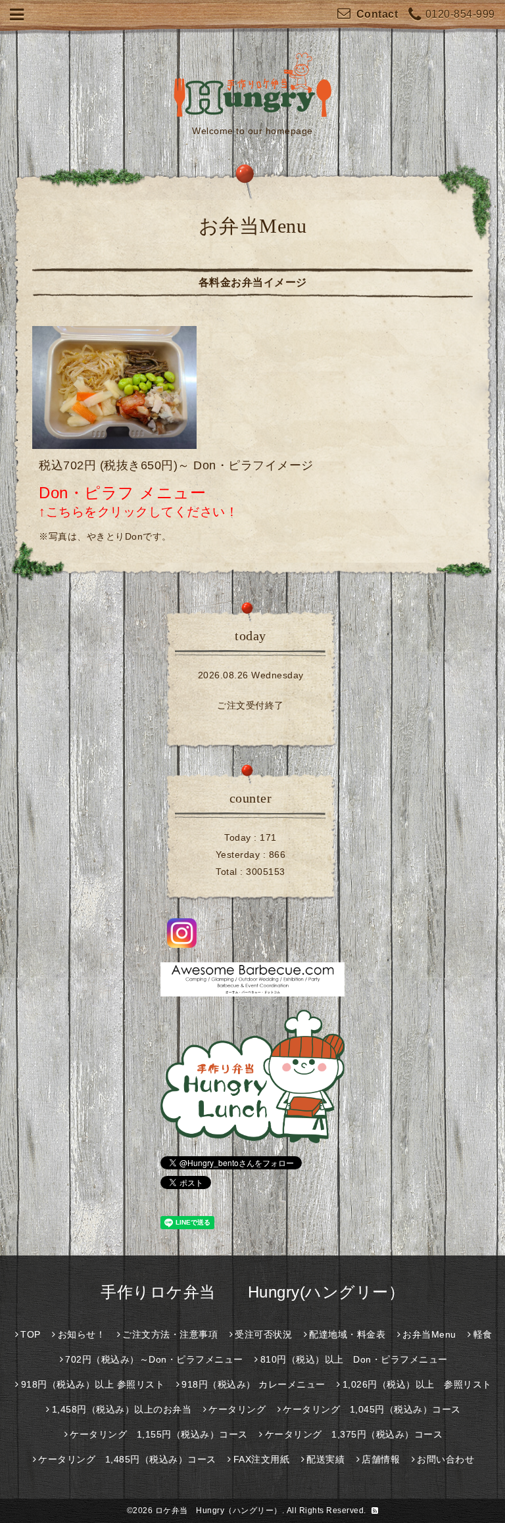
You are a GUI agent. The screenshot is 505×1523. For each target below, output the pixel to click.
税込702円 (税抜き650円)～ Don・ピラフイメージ (176, 465)
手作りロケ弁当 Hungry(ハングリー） (252, 1292)
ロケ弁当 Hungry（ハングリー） (218, 1510)
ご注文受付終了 (250, 705)
